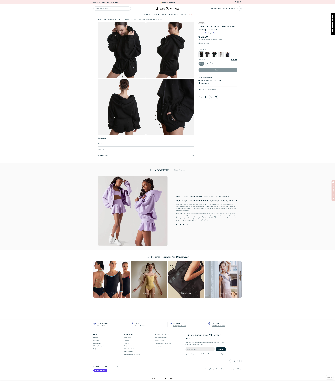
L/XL (212, 63)
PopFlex (205, 33)
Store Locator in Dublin (218, 326)
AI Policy (239, 369)
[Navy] (227, 54)
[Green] (214, 54)
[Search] (128, 8)
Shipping (208, 39)
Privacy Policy (209, 369)
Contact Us (114, 2)
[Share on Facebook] (206, 97)
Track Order (105, 2)
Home (99, 19)
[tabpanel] (167, 211)
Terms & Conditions (221, 369)
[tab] (159, 171)
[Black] (201, 54)
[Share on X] (211, 97)
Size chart (234, 59)
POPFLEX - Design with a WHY (112, 19)
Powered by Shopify (112, 367)
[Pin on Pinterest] (216, 97)
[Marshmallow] (221, 54)
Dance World (102, 367)
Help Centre (96, 2)
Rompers (215, 33)
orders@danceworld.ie (179, 326)
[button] (333, 190)
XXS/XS (201, 64)
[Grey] (207, 54)
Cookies (232, 369)
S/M (207, 63)
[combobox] (112, 8)
